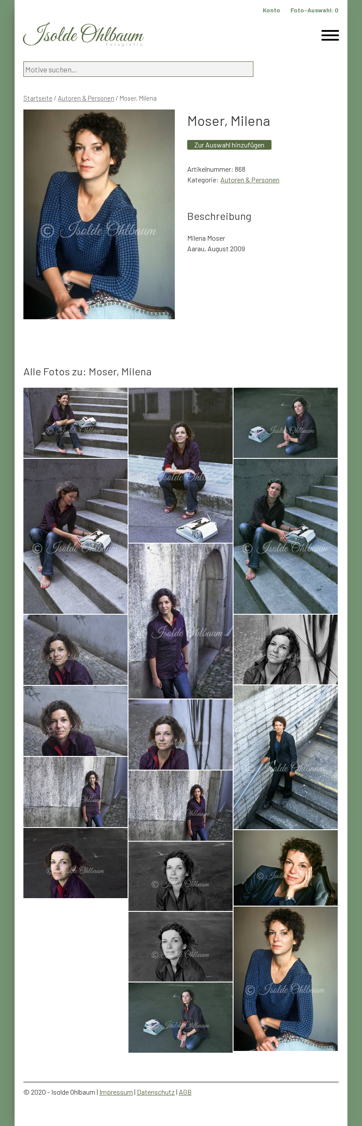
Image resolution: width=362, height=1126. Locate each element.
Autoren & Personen (86, 98)
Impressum (116, 1092)
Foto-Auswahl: (314, 10)
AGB (185, 1092)
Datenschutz (156, 1092)
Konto (271, 10)
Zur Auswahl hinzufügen (229, 144)
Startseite (38, 98)
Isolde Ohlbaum (83, 36)
